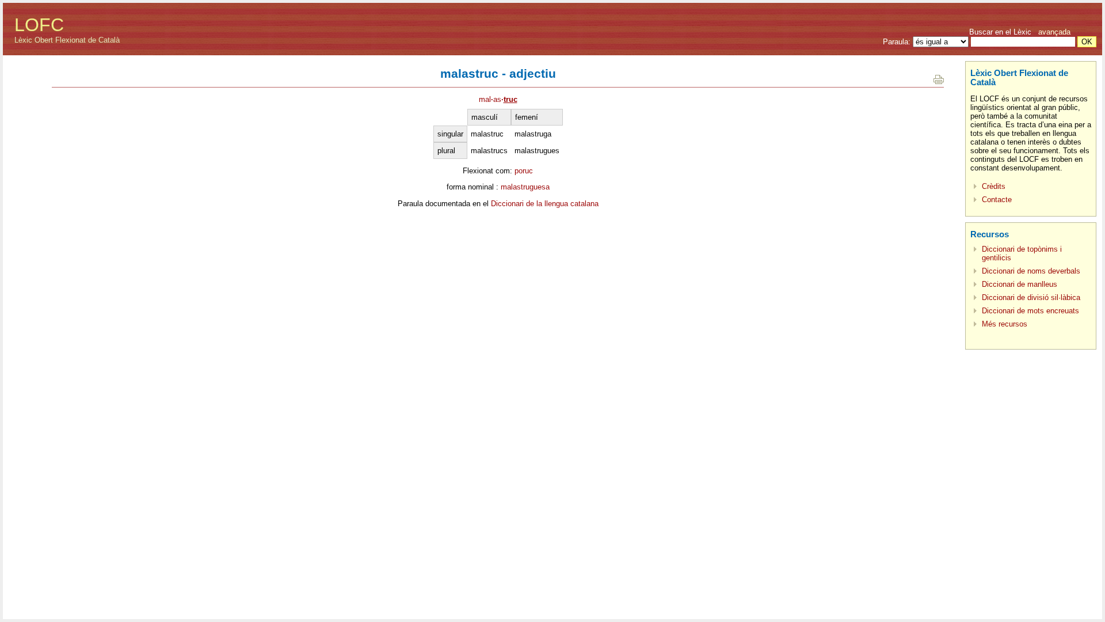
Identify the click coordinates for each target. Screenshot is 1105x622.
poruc (524, 170)
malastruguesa (525, 187)
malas (498, 99)
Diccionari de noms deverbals (1031, 271)
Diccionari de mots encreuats (1030, 310)
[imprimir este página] (938, 81)
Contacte (997, 199)
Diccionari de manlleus (1019, 284)
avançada (1054, 32)
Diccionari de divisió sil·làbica (1031, 297)
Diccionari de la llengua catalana (545, 203)
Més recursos (1004, 324)
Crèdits (993, 186)
